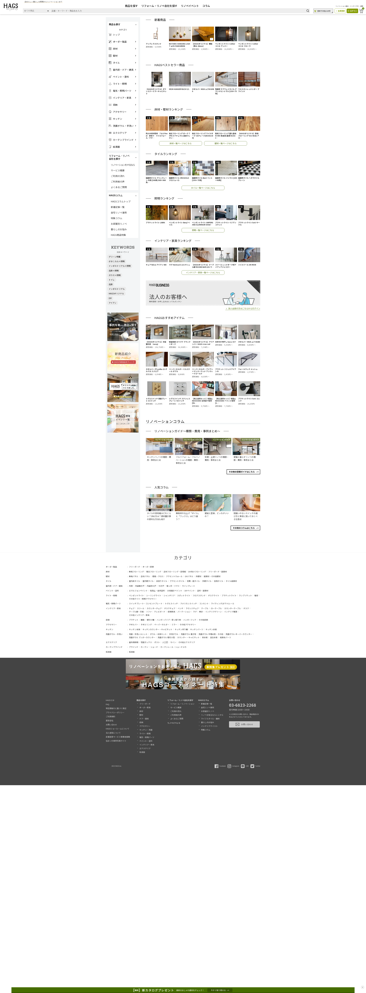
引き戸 (161, 586)
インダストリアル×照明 (120, 265)
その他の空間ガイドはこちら (242, 471)
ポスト (157, 642)
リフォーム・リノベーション (182, 703)
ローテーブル (216, 608)
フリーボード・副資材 (217, 571)
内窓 (131, 586)
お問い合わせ (111, 724)
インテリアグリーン (213, 611)
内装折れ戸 (151, 586)
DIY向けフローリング (197, 571)
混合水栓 (213, 637)
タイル (108, 581)
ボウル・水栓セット (158, 634)
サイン (173, 642)
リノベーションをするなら (123, 164)
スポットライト (183, 595)
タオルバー (133, 624)
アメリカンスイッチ (188, 603)
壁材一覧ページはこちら (226, 143)
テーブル (204, 608)
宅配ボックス (146, 642)
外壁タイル (207, 581)
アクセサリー (111, 624)
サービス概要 (118, 170)
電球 (256, 595)
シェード (154, 647)
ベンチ (180, 608)
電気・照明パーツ (113, 603)
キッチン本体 (134, 629)
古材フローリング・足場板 (175, 571)
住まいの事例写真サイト (116, 740)
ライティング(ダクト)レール (222, 603)
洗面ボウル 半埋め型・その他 (211, 634)
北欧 (111, 284)
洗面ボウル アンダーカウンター (142, 637)
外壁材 (198, 576)
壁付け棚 (150, 619)
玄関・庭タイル (193, 581)
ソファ (149, 611)
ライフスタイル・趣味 (210, 718)
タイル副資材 (231, 581)
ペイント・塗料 (112, 590)
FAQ (107, 704)
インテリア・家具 (113, 608)
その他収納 (203, 619)
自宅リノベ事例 (119, 212)
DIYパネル (189, 576)
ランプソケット (245, 595)
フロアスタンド (199, 595)
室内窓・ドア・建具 (114, 586)
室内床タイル (134, 581)
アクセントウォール (174, 576)
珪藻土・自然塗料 (157, 590)
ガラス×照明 (115, 275)
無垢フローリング (136, 571)
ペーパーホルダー (161, 624)
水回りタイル (161, 581)
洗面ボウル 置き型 (188, 634)
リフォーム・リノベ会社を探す (159, 6)
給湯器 (108, 651)
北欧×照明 (114, 270)
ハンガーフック (189, 619)
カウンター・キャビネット (188, 637)
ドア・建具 (144, 718)
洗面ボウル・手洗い (114, 634)
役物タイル (218, 581)
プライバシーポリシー (115, 712)
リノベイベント (190, 6)
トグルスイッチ (171, 603)
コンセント (204, 603)
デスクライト (213, 595)
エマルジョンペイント (138, 590)
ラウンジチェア (192, 608)
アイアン (112, 302)
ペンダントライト (136, 595)
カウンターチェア (154, 608)
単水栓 (205, 637)
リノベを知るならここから (212, 715)
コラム (206, 6)
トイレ (112, 279)
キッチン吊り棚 (181, 629)
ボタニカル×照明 (117, 261)
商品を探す (131, 6)
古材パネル (145, 576)
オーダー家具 (145, 707)
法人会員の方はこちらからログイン (244, 308)
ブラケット (133, 619)
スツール (140, 608)
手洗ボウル (173, 634)
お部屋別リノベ (119, 223)
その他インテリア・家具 (139, 615)
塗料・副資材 (202, 590)
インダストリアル (117, 288)
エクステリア (111, 642)
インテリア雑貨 (230, 611)
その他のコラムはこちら (244, 527)
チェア (132, 608)
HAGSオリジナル (116, 293)
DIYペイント (190, 590)
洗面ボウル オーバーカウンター (239, 634)
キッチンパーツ (196, 629)
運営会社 (109, 720)
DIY (110, 298)
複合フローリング (153, 571)
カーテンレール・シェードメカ (173, 647)
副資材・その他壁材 (212, 576)
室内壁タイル (148, 581)
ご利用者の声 (118, 181)
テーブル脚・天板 (136, 611)
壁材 (108, 576)
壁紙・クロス (158, 576)
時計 (201, 611)
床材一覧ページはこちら (181, 143)
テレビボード (159, 611)
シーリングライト (153, 595)
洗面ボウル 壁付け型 (166, 637)
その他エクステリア (186, 642)
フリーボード (134, 566)
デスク (246, 608)
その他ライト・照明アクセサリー (143, 598)
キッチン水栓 (211, 629)
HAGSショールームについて (117, 728)
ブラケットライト (229, 595)
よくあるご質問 (119, 187)
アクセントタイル (177, 581)
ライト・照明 (111, 595)
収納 (108, 619)
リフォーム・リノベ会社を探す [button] (119, 157)
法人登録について (113, 732)
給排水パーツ (225, 637)
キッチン (109, 629)
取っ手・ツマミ (173, 586)
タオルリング (146, 624)
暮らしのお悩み (119, 229)
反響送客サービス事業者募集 (118, 736)
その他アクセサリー (188, 624)
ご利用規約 (110, 716)
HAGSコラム (203, 700)
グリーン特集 (115, 256)
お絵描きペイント (174, 590)
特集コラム (116, 218)
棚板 (142, 619)
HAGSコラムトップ (121, 201)
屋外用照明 (133, 642)
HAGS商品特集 (118, 235)
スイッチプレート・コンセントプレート (145, 603)
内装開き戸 (139, 586)
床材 (108, 571)
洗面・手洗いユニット (138, 634)
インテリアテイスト (209, 726)
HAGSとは (110, 700)
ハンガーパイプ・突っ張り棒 (169, 619)
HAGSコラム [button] (116, 195)
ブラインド (133, 647)
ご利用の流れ (118, 176)
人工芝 (165, 642)
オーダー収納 (148, 566)
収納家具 (171, 611)
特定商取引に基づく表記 (116, 708)
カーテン (144, 647)
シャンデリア (169, 595)
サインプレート (188, 586)
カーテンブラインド (114, 647)
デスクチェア (169, 608)
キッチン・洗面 (145, 729)
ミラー (174, 624)
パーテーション (184, 611)
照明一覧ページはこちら (203, 230)
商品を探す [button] (114, 24)
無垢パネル (133, 576)
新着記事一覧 (118, 207)
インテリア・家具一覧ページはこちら (203, 272)
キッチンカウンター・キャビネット (157, 629)
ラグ (195, 611)
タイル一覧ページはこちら (203, 187)
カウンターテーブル (232, 608)
